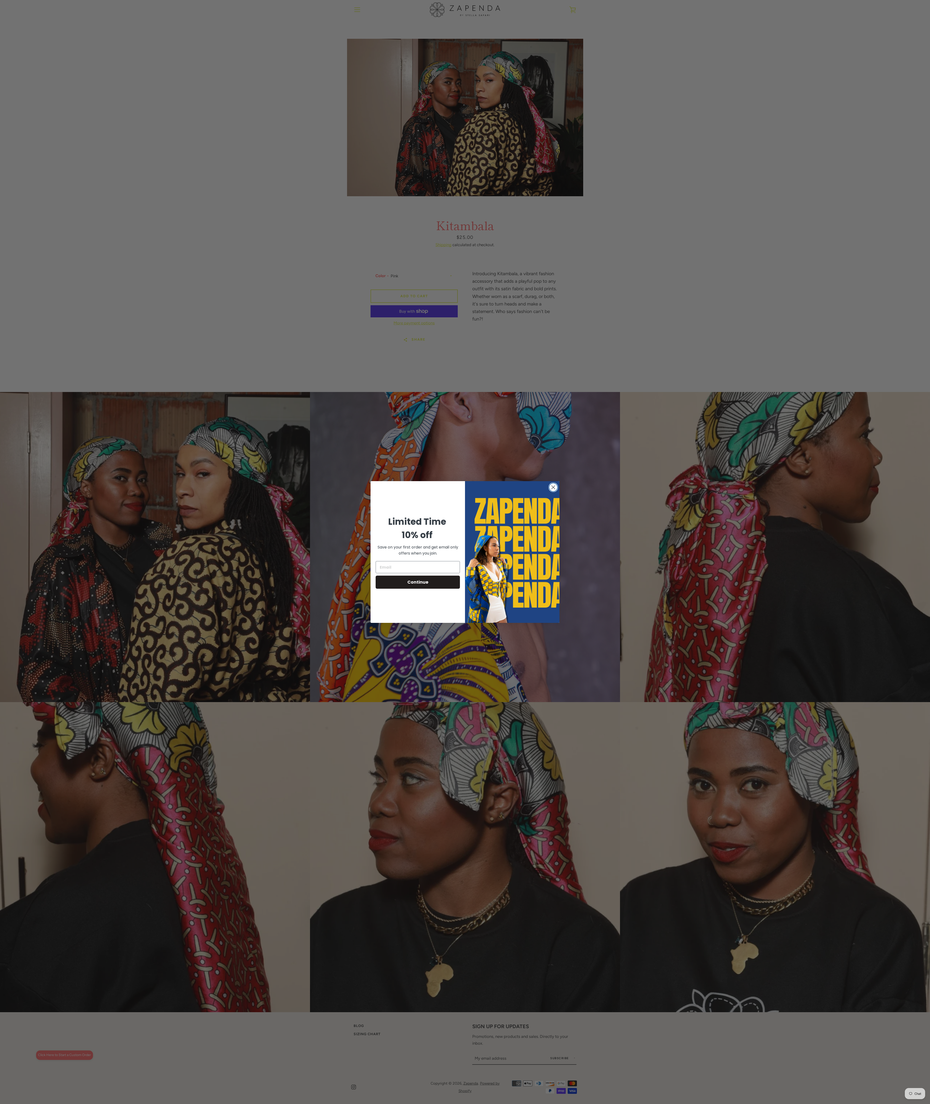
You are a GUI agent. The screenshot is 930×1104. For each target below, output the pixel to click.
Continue (417, 582)
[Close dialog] (553, 487)
